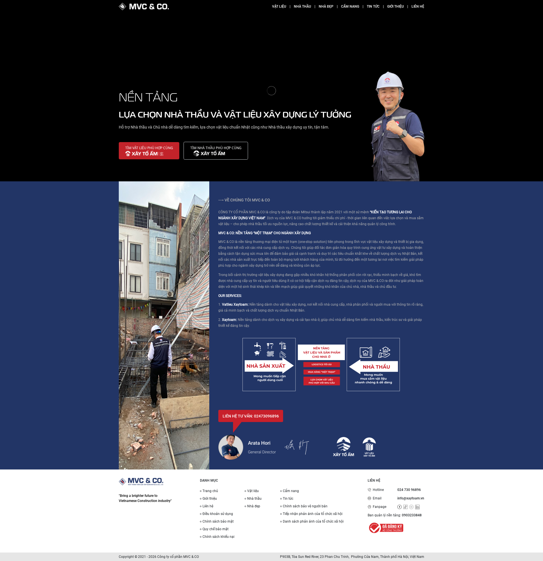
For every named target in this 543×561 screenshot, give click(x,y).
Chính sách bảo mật (218, 521)
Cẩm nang (291, 491)
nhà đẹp (326, 6)
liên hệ (417, 6)
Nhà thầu (302, 6)
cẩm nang (350, 6)
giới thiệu (395, 6)
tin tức (373, 6)
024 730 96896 (409, 490)
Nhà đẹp (253, 506)
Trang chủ (210, 491)
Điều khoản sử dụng (217, 514)
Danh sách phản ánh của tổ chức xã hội (313, 521)
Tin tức (288, 499)
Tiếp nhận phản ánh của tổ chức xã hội (312, 514)
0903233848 (412, 515)
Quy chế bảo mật (215, 529)
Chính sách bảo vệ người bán (305, 506)
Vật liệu (279, 6)
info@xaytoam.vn (410, 498)
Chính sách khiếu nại (218, 537)
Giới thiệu (209, 499)
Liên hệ (207, 506)
